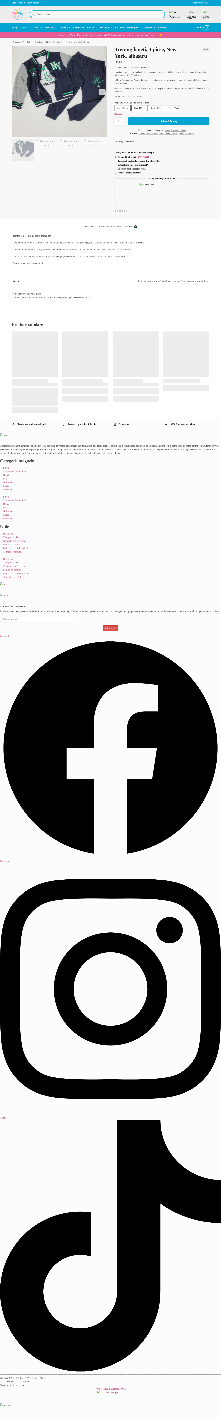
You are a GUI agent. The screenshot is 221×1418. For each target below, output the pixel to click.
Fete (5, 478)
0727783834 (143, 157)
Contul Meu (175, 17)
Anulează (118, 113)
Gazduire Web (118, 1389)
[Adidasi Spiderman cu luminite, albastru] (207, 49)
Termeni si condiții (12, 552)
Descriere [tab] (89, 226)
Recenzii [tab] (130, 226)
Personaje (7, 489)
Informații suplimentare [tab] (109, 226)
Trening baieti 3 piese (148, 133)
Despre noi (8, 533)
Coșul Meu (191, 17)
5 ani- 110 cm (139, 108)
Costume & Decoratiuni (14, 471)
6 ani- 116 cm (156, 108)
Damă (6, 475)
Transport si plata (11, 537)
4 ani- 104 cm (122, 108)
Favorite (205, 17)
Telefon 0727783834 (200, 3)
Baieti (29, 42)
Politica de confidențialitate (16, 548)
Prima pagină (18, 42)
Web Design (101, 1389)
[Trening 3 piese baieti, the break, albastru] (204, 49)
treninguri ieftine (186, 133)
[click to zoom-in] (59, 91)
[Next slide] (102, 92)
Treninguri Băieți (42, 42)
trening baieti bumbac (168, 133)
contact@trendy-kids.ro (29, 3)
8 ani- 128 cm (201, 281)
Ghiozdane (8, 482)
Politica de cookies (12, 544)
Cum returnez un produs (14, 541)
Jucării (6, 486)
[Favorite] (53, 336)
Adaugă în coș (168, 121)
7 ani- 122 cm (173, 108)
